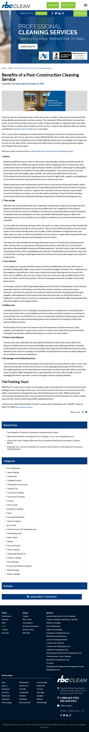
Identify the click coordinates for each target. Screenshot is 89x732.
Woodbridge (42, 702)
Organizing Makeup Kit (16, 554)
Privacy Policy (28, 629)
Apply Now (41, 13)
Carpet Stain (12, 476)
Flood (9, 513)
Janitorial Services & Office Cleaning (60, 616)
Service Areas (7, 675)
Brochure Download (31, 626)
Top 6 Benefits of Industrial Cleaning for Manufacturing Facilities (32, 432)
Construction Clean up (55, 643)
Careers (26, 616)
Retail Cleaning (13, 570)
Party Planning (13, 562)
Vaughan (40, 696)
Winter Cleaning (13, 574)
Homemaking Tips (14, 533)
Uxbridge (40, 692)
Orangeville (23, 692)
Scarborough (42, 682)
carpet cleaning (13, 472)
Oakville (22, 689)
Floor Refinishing (53, 626)
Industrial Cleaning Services (57, 649)
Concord (5, 692)
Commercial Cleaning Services (58, 646)
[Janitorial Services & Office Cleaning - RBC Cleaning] (16, 7)
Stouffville (41, 686)
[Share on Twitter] (86, 412)
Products (50, 663)
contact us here (25, 407)
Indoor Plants (12, 537)
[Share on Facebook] (83, 412)
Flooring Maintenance (15, 517)
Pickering (23, 699)
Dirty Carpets (12, 505)
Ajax (3, 682)
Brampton (6, 689)
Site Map (5, 633)
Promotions (6, 616)
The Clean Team (18, 83)
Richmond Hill (24, 702)
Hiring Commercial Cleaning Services (21, 529)
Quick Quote (28, 46)
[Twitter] (56, 14)
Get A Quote (68, 5)
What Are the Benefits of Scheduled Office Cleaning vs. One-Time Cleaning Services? (40, 436)
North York (23, 686)
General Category (14, 521)
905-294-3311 (68, 700)
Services (49, 613)
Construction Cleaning (16, 497)
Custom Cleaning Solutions (57, 639)
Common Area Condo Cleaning (58, 656)
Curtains (10, 501)
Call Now (52, 5)
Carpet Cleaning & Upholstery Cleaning (61, 619)
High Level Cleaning (54, 629)
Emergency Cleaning (15, 509)
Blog (10, 68)
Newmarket (24, 682)
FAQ (3, 623)
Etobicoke (6, 696)
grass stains (11, 525)
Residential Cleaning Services (57, 659)
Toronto (40, 689)
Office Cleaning (13, 549)
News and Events (14, 545)
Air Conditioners (13, 468)
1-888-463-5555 (25, 13)
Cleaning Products (14, 480)
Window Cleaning (53, 623)
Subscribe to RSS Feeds (43, 597)
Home (4, 68)
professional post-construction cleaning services (51, 151)
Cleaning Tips (12, 488)
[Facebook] (52, 14)
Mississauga (7, 702)
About (25, 613)
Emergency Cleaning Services (58, 633)
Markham (6, 699)
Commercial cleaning (15, 492)
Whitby (40, 699)
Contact (5, 629)
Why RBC (26, 633)
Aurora (4, 686)
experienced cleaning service (26, 129)
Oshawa (22, 696)
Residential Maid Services (56, 636)
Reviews (5, 619)
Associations (28, 623)
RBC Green (27, 619)
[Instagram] (63, 14)
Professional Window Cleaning (19, 566)
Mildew (10, 541)
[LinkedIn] (59, 14)
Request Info (80, 13)
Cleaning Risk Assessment (17, 484)
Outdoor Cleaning (14, 558)
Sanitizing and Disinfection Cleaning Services (64, 653)
